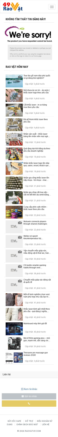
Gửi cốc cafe (14, 421)
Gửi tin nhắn (30, 396)
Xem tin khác (30, 389)
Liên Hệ (45, 424)
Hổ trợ (29, 421)
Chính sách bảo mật (27, 424)
